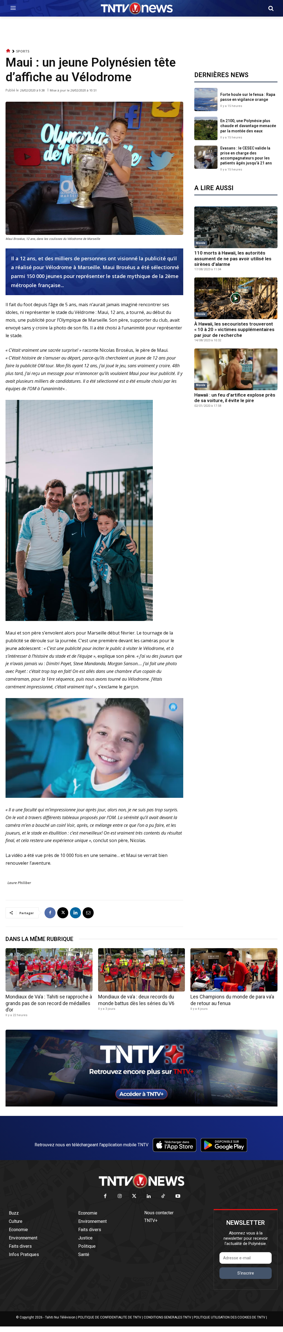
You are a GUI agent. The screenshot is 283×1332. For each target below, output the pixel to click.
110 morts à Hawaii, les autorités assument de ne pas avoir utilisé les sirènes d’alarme (232, 258)
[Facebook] (50, 912)
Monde (200, 243)
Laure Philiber (19, 882)
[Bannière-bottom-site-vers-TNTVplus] (141, 1105)
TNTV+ (151, 1220)
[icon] (8, 51)
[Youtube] (178, 1196)
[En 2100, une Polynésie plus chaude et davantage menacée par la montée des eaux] (206, 128)
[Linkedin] (75, 912)
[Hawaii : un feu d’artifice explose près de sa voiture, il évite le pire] (235, 369)
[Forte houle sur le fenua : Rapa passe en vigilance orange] (206, 99)
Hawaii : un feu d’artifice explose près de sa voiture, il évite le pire (234, 397)
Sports (22, 51)
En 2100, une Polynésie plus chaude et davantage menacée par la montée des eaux (248, 126)
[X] (62, 912)
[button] (270, 8)
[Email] (88, 912)
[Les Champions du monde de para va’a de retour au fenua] (233, 970)
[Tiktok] (163, 1196)
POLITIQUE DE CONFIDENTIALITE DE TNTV (109, 1317)
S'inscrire (245, 1273)
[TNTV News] (141, 1181)
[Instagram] (120, 1196)
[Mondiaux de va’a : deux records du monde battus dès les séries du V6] (141, 970)
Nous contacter (159, 1212)
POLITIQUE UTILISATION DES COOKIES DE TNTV (229, 1317)
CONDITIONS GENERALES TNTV (167, 1317)
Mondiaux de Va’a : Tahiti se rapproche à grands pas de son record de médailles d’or (49, 1003)
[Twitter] (134, 1196)
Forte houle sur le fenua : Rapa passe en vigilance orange (247, 97)
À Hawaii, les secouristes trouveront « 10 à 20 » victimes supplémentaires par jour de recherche (234, 329)
